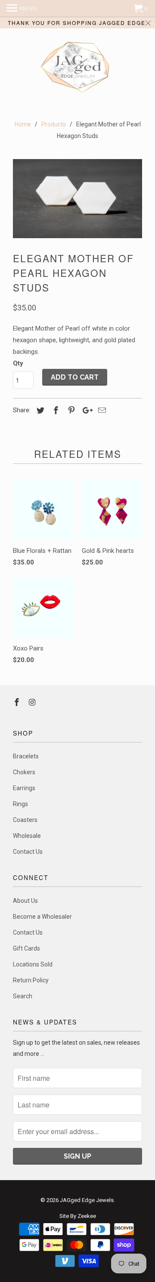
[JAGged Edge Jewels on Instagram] (33, 702)
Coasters (25, 819)
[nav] (22, 8)
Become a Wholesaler (42, 916)
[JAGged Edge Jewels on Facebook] (17, 702)
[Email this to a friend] (101, 410)
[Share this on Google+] (85, 410)
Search (22, 996)
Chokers (24, 772)
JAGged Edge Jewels (87, 1200)
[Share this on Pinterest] (70, 410)
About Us (25, 900)
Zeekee (87, 1216)
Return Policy (31, 980)
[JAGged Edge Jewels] (77, 68)
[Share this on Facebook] (55, 410)
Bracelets (26, 756)
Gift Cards (26, 948)
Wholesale (27, 835)
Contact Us (28, 851)
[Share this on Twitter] (39, 410)
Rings (20, 803)
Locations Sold (33, 964)
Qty (18, 363)
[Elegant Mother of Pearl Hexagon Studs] (77, 199)
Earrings (24, 788)
